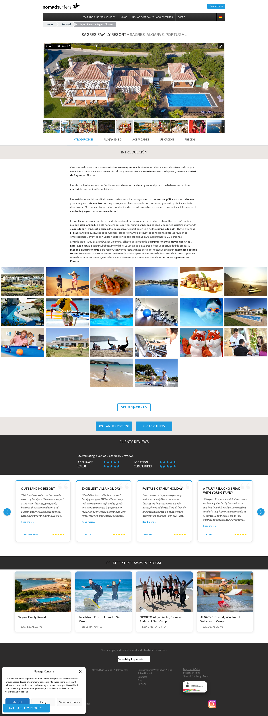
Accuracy (85, 462)
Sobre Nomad (145, 673)
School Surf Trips (191, 672)
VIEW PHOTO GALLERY (58, 46)
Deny (43, 702)
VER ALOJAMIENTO (134, 407)
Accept (17, 702)
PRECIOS (190, 139)
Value (82, 466)
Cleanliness (143, 466)
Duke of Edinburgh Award (196, 676)
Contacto (142, 677)
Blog (140, 680)
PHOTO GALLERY (154, 426)
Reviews (142, 683)
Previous (7, 512)
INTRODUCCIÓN (83, 139)
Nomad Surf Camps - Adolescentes (110, 670)
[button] (80, 671)
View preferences (69, 702)
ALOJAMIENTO (113, 139)
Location (141, 462)
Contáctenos (216, 6)
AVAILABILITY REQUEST (114, 426)
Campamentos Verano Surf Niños (155, 670)
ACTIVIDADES (141, 139)
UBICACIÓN (167, 139)
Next (261, 512)
